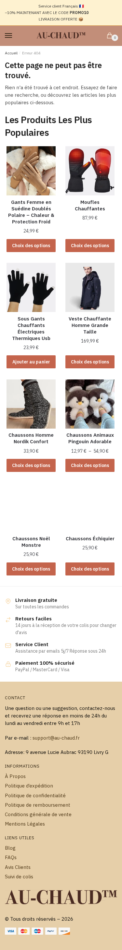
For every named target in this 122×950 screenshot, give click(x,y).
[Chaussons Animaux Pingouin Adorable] (90, 404)
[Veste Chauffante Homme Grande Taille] (90, 287)
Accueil (11, 52)
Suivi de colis (19, 876)
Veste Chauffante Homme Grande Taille (90, 325)
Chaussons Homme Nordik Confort (31, 438)
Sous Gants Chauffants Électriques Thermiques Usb (31, 328)
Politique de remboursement (37, 805)
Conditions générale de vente (38, 814)
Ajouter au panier (31, 362)
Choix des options (31, 245)
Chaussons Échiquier (90, 538)
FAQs (11, 857)
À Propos (15, 776)
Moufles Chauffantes (90, 205)
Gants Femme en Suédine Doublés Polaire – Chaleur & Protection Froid (31, 212)
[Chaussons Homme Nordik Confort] (31, 404)
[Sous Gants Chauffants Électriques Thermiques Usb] (31, 287)
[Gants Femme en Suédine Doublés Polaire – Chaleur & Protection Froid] (31, 170)
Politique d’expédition (29, 786)
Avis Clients (18, 867)
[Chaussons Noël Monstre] (31, 507)
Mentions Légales (25, 824)
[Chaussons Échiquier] (90, 507)
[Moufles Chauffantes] (90, 170)
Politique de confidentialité (35, 795)
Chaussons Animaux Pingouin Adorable (90, 438)
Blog (10, 848)
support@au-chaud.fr (56, 738)
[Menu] (14, 36)
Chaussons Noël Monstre (31, 541)
